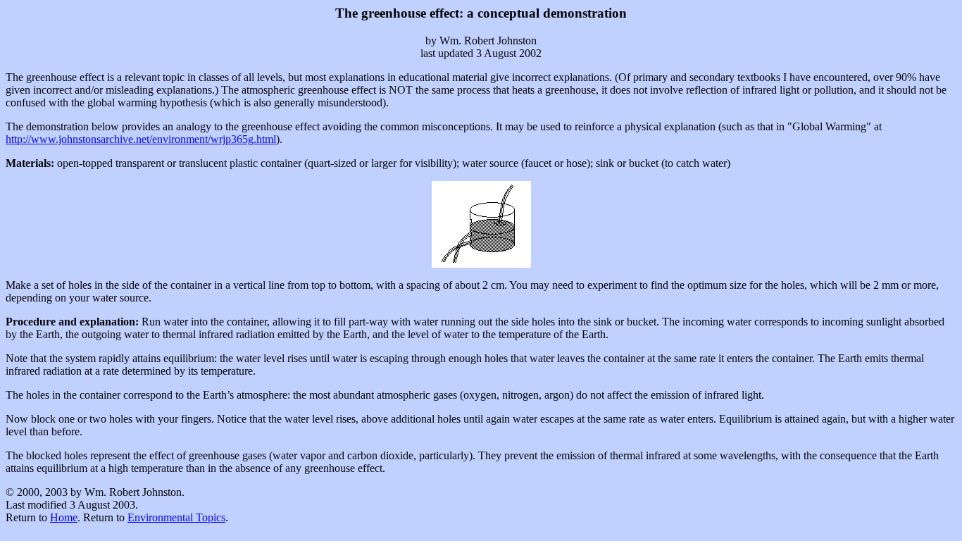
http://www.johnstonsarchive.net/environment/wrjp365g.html (141, 139)
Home (63, 517)
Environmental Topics (176, 517)
